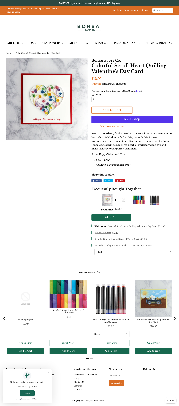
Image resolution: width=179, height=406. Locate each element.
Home (8, 53)
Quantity (96, 94)
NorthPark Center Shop (85, 375)
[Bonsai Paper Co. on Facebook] (144, 375)
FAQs (76, 378)
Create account (131, 10)
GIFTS (73, 43)
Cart (147, 10)
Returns (78, 386)
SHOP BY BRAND (158, 43)
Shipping (96, 83)
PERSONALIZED (126, 43)
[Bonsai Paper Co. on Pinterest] (148, 375)
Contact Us (79, 382)
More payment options (112, 126)
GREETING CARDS (20, 43)
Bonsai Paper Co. (98, 400)
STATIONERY (52, 43)
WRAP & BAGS (96, 43)
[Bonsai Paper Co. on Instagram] (152, 375)
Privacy (78, 389)
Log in (116, 10)
